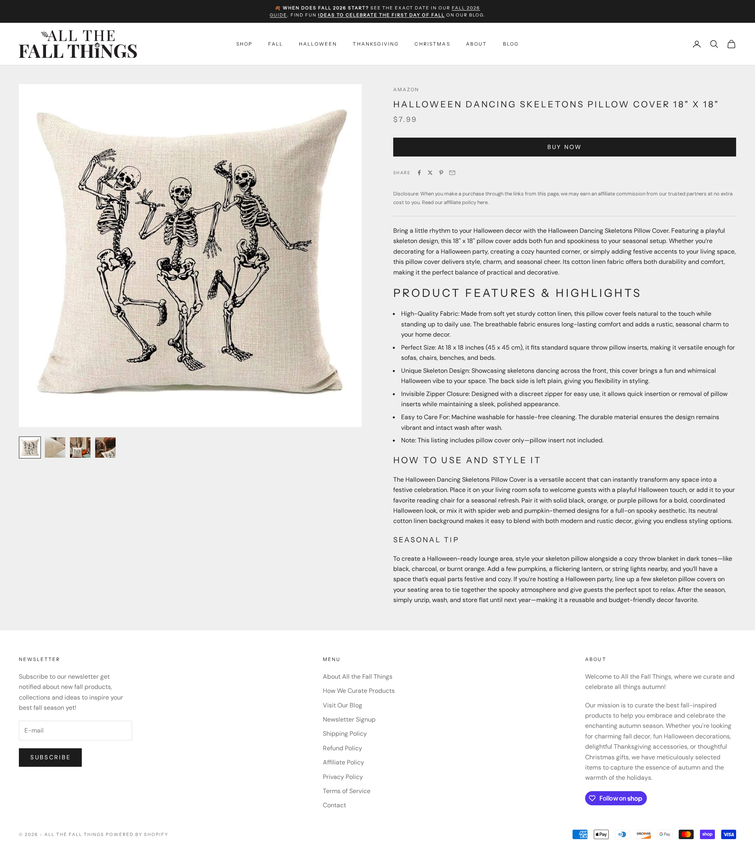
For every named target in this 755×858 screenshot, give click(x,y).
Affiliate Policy (343, 762)
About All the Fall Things (357, 676)
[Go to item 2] (55, 447)
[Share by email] (452, 172)
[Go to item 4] (105, 447)
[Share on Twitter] (430, 172)
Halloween (318, 44)
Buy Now (564, 147)
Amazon (406, 89)
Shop (244, 44)
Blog (511, 44)
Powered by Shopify (137, 834)
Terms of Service (346, 791)
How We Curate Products (359, 691)
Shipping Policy (345, 733)
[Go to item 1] (30, 447)
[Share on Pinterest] (441, 172)
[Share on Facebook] (419, 172)
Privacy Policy (343, 777)
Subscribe (50, 757)
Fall (275, 44)
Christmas (432, 44)
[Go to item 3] (80, 447)
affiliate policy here (466, 202)
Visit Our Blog (342, 705)
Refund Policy (342, 748)
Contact (334, 805)
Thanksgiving (376, 44)
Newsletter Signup (349, 719)
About (476, 44)
